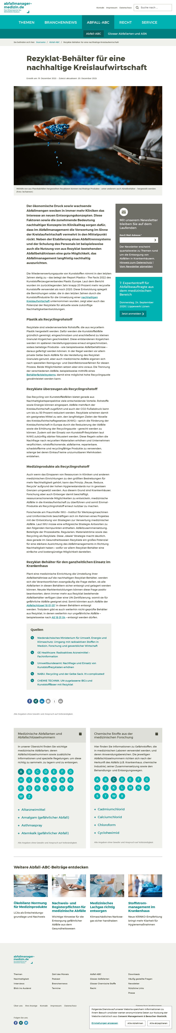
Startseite (41, 42)
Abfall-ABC (98, 22)
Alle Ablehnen (135, 1023)
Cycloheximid (108, 833)
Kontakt (100, 7)
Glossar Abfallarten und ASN (127, 33)
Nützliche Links (136, 988)
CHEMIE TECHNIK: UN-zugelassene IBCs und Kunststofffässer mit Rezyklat (64, 682)
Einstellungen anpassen (105, 1023)
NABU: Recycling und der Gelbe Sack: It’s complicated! (70, 674)
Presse (131, 993)
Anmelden (155, 240)
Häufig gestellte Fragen (140, 979)
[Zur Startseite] (18, 7)
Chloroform (106, 825)
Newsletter (133, 983)
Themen (27, 22)
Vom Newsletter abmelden (136, 266)
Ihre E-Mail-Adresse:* (131, 235)
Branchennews (61, 22)
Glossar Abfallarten (99, 979)
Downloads (134, 974)
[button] (29, 701)
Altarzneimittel (33, 810)
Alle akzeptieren (158, 1023)
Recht (125, 22)
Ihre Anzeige (31, 1006)
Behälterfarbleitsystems (41, 374)
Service (149, 22)
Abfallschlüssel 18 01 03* (41, 605)
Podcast (56, 979)
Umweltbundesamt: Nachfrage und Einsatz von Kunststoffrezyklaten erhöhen (66, 665)
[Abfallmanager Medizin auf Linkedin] (26, 1023)
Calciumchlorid (109, 817)
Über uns (18, 1006)
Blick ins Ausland (22, 988)
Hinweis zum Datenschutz (136, 262)
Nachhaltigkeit (21, 979)
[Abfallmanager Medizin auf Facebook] (16, 1023)
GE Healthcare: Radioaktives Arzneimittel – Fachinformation (63, 654)
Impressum (111, 7)
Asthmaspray (31, 825)
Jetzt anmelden (132, 313)
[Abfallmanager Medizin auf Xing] (21, 1023)
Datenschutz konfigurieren (149, 1006)
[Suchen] (137, 7)
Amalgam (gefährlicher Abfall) (45, 817)
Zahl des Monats (60, 974)
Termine (56, 988)
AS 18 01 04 (58, 617)
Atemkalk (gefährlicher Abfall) (44, 833)
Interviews (19, 983)
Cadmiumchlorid (111, 809)
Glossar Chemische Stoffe (103, 983)
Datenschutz (125, 7)
